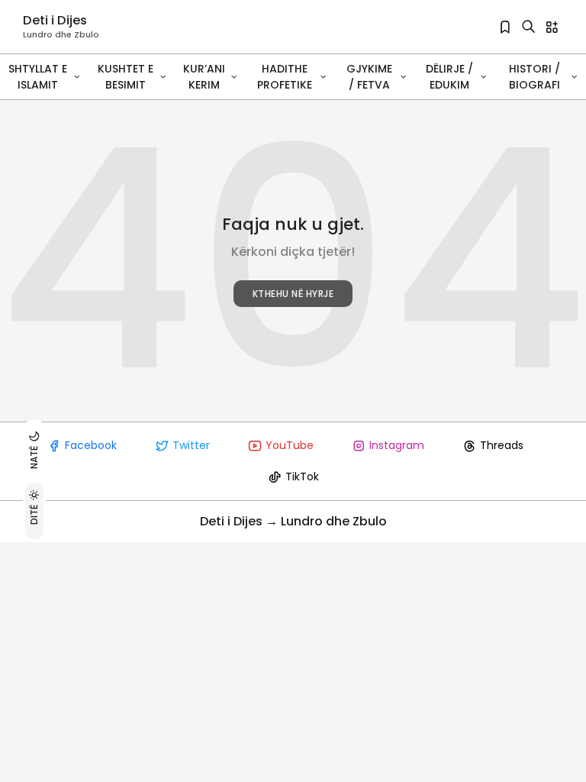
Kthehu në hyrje (293, 293)
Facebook (91, 445)
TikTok (302, 476)
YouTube (290, 445)
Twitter (191, 445)
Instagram (396, 445)
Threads (501, 445)
